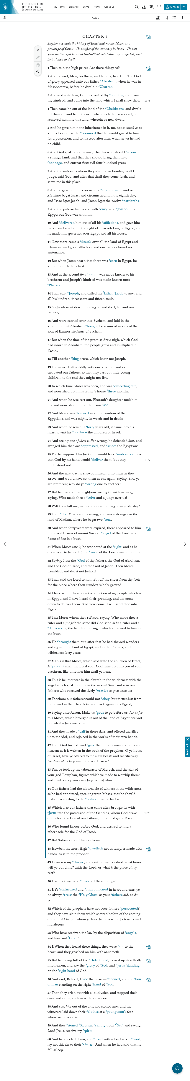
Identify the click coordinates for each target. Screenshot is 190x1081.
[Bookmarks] (166, 18)
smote (111, 446)
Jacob (119, 293)
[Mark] (38, 58)
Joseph (122, 209)
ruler (91, 497)
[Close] (38, 50)
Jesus (52, 813)
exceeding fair (125, 386)
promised (89, 133)
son (106, 405)
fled (64, 514)
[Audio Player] (177, 1068)
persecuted (129, 908)
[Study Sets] (158, 18)
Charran (106, 87)
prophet (58, 666)
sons (108, 519)
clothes (93, 1012)
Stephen (86, 1025)
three (112, 391)
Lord (136, 1039)
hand (97, 984)
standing (133, 965)
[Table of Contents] (4, 18)
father (108, 293)
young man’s (116, 1012)
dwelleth (96, 848)
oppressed (90, 446)
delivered (67, 222)
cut (121, 946)
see (85, 979)
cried (99, 1039)
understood (126, 454)
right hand (67, 971)
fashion (92, 799)
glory (91, 965)
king (75, 358)
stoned (73, 1025)
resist (68, 894)
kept (72, 938)
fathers (117, 894)
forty (90, 427)
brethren (80, 432)
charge (88, 1044)
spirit (87, 1030)
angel (107, 533)
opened (114, 979)
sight (117, 547)
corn (113, 260)
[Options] (182, 18)
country (117, 95)
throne (79, 862)
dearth (86, 242)
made (86, 881)
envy (103, 209)
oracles (102, 690)
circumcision (111, 190)
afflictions (110, 222)
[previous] (5, 544)
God (81, 560)
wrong (91, 484)
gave (91, 745)
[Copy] (38, 65)
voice (94, 552)
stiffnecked (68, 889)
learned (83, 413)
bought (92, 326)
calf (82, 731)
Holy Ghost (88, 894)
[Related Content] (174, 18)
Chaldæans (115, 109)
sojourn (133, 152)
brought (64, 642)
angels (131, 933)
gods (100, 712)
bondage (55, 162)
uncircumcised (97, 889)
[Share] (38, 71)
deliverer (56, 628)
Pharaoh (55, 285)
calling (100, 1025)
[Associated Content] (148, 37)
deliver (97, 459)
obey (105, 699)
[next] (185, 544)
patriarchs (131, 201)
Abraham (108, 81)
